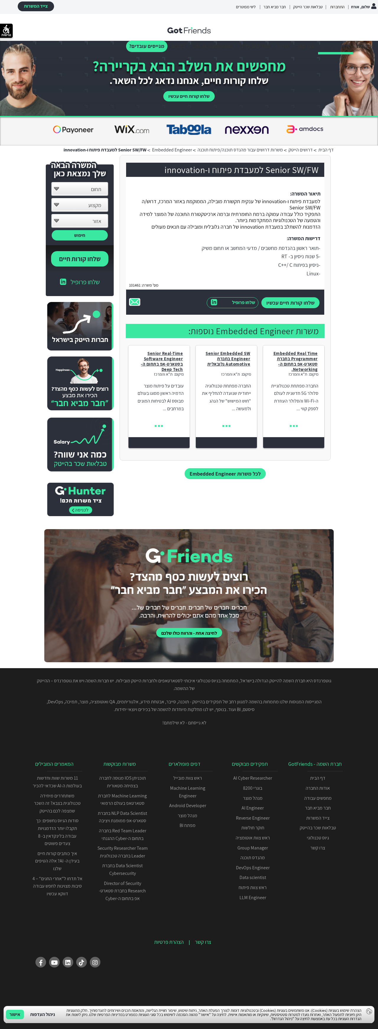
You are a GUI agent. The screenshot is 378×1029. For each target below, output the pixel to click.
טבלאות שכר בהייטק (318, 828)
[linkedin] (68, 962)
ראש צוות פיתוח (253, 887)
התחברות (337, 6)
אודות (283, 46)
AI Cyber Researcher (252, 778)
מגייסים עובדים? (146, 46)
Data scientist (252, 877)
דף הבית (365, 46)
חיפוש (79, 235)
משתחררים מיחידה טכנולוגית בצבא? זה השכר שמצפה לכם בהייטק (57, 803)
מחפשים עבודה (318, 798)
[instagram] (95, 962)
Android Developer (187, 805)
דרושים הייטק (335, 46)
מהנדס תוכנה (252, 857)
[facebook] (40, 962)
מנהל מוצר (253, 798)
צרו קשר (305, 46)
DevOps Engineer (253, 868)
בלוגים (178, 46)
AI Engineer (253, 808)
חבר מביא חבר (274, 6)
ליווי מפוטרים (246, 6)
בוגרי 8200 (252, 788)
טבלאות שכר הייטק (308, 6)
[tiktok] (81, 962)
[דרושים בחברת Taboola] (73, 130)
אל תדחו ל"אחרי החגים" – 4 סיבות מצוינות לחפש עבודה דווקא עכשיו (57, 886)
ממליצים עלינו (255, 46)
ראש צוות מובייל (187, 778)
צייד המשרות (36, 6)
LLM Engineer (252, 897)
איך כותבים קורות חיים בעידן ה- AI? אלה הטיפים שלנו (57, 861)
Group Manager (252, 848)
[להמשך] (293, 426)
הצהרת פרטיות (169, 941)
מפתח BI (187, 825)
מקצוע (94, 205)
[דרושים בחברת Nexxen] (131, 130)
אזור (96, 221)
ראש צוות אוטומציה (253, 838)
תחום (96, 189)
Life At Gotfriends (212, 46)
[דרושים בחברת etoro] (247, 130)
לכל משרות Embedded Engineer (225, 473)
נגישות (6, 35)
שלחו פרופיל (243, 302)
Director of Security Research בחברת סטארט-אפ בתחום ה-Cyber (122, 891)
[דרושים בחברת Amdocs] (189, 130)
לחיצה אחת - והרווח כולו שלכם (189, 633)
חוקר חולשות (252, 828)
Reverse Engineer (253, 818)
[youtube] (54, 962)
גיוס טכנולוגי (318, 838)
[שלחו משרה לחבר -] (134, 302)
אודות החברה (318, 788)
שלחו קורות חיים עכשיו (189, 96)
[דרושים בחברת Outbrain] (305, 130)
